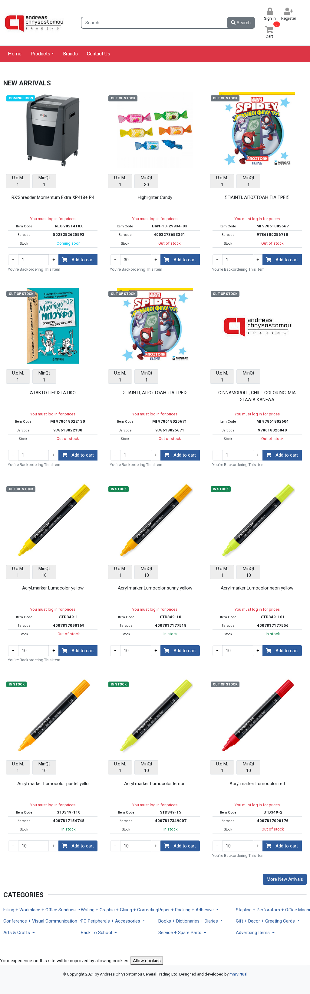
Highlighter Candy (155, 197)
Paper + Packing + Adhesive (186, 910)
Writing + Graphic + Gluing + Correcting (116, 910)
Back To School (97, 932)
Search (243, 22)
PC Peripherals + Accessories (111, 921)
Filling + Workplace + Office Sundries (38, 910)
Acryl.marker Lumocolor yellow (53, 588)
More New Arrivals (285, 879)
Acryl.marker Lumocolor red (257, 783)
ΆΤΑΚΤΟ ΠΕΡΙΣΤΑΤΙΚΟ (53, 392)
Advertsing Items (253, 932)
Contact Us (98, 54)
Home (14, 54)
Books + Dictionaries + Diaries (188, 921)
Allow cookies (147, 960)
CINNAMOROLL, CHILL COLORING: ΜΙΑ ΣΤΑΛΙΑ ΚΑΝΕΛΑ (257, 396)
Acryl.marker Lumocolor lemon (155, 783)
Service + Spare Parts (180, 932)
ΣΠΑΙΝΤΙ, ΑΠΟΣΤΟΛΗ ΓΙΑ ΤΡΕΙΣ (257, 197)
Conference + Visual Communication (38, 921)
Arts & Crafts (17, 932)
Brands (70, 54)
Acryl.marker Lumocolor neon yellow (257, 588)
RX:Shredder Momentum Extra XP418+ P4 (53, 197)
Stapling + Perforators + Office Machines (271, 910)
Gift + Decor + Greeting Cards (266, 921)
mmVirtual (238, 974)
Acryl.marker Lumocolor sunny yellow (155, 588)
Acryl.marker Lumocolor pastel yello (53, 783)
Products (40, 54)
